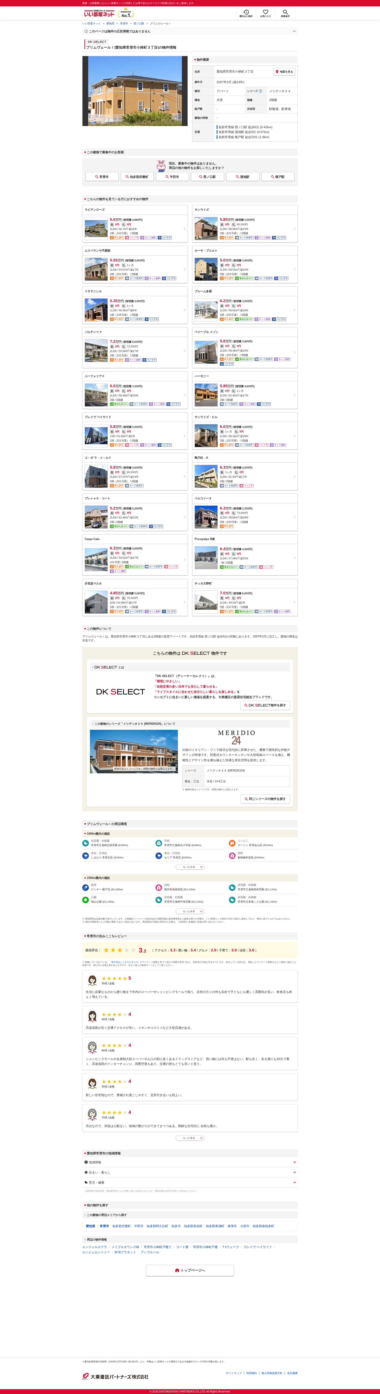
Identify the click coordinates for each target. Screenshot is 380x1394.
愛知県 (110, 23)
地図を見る (286, 71)
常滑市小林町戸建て (158, 1246)
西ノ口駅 (139, 23)
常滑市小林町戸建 (205, 1246)
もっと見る (189, 1138)
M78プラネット (125, 1252)
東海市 (232, 1226)
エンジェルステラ (94, 1246)
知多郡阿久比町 (157, 1226)
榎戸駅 (280, 177)
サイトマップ (234, 1373)
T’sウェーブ (230, 1246)
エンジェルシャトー (96, 1252)
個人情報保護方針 (272, 1373)
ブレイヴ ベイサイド (257, 1246)
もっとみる (189, 866)
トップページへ (193, 1270)
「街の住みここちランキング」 (124, 962)
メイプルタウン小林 (125, 1246)
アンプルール (150, 1252)
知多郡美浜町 (193, 1226)
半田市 (174, 177)
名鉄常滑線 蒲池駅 (231, 132)
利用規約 (251, 1373)
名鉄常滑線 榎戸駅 (231, 137)
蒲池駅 (244, 177)
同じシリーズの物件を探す (267, 799)
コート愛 (182, 1246)
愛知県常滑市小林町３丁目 (235, 71)
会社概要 (292, 1373)
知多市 (176, 1226)
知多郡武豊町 (139, 177)
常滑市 (124, 23)
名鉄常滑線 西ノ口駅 (233, 127)
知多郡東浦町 (215, 1226)
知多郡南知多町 (263, 1226)
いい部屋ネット (91, 23)
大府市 (244, 1226)
